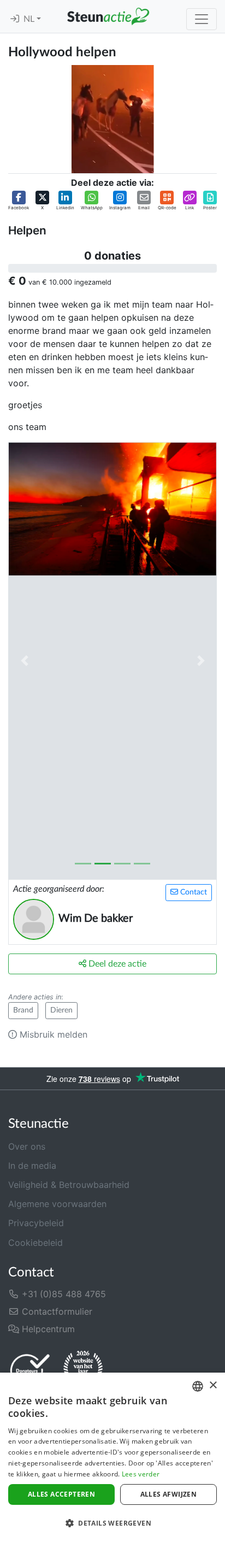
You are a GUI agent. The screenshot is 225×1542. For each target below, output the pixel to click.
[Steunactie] (108, 16)
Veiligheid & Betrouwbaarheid (68, 1184)
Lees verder (140, 1474)
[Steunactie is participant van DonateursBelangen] (30, 1370)
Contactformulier (55, 1311)
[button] (18, 201)
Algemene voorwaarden (57, 1203)
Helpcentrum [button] (47, 1328)
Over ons (26, 1146)
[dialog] (112, 1457)
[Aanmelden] (14, 19)
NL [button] (30, 19)
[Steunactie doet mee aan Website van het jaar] (83, 1370)
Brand (23, 1010)
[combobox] (197, 1386)
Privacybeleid (36, 1222)
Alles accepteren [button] (61, 1494)
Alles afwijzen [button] (168, 1494)
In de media (32, 1165)
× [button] (213, 1385)
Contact (192, 892)
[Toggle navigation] (201, 19)
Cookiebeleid (35, 1242)
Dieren (61, 1010)
